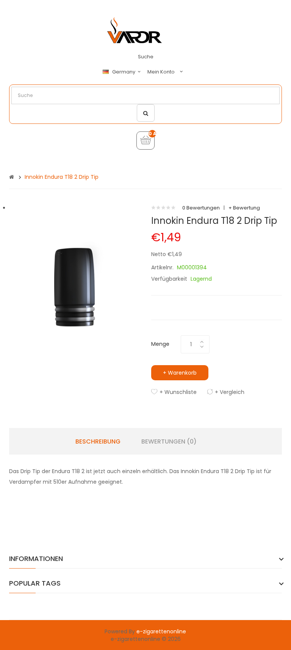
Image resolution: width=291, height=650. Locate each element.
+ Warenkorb (180, 373)
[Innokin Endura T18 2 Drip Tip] (74, 269)
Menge (160, 344)
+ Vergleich (229, 392)
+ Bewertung (244, 207)
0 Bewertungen (201, 207)
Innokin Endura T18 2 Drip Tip (62, 177)
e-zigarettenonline (161, 631)
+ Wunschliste (178, 392)
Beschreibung (97, 442)
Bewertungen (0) (169, 442)
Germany (124, 72)
